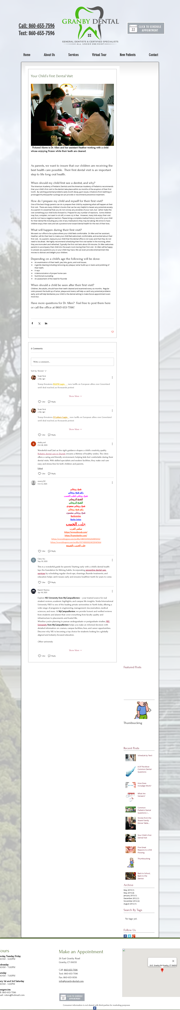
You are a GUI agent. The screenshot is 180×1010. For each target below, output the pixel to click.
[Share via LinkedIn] (46, 323)
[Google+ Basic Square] (133, 936)
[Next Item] (150, 710)
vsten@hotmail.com (14, 995)
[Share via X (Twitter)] (39, 323)
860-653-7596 (71, 969)
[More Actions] (112, 377)
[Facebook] (94, 1008)
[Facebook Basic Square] (125, 936)
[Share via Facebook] (32, 323)
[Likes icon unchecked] (39, 401)
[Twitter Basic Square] (129, 936)
